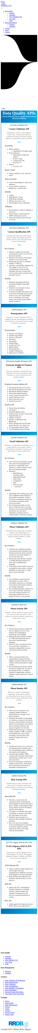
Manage (27, 1029)
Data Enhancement (11, 982)
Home (3, 2)
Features (8, 956)
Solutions (8, 958)
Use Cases (8, 962)
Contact (7, 1011)
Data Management (11, 1005)
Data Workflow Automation (14, 988)
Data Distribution (11, 990)
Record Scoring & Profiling (14, 992)
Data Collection (10, 984)
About (7, 1009)
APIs (11, 21)
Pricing (7, 1007)
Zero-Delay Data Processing (14, 994)
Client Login (9, 1014)
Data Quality (9, 1003)
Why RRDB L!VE (15, 17)
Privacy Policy (10, 1013)
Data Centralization (11, 986)
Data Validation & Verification (15, 980)
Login (3, 4)
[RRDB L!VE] (6, 5)
